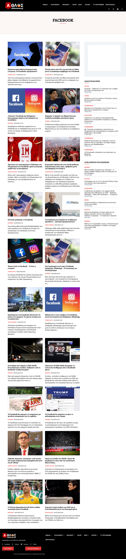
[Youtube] (117, 9)
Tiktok (35, 544)
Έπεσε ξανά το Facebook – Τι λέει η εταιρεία (22, 267)
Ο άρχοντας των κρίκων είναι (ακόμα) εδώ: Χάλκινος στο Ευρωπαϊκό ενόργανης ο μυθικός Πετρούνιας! (100, 119)
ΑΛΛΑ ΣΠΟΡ (88, 115)
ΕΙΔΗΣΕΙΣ (10, 123)
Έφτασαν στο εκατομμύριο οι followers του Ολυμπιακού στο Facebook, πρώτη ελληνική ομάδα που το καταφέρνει (25, 166)
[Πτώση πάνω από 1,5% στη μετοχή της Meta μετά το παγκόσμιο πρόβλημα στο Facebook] (62, 54)
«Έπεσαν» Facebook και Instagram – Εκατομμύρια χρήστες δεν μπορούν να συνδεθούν (23, 118)
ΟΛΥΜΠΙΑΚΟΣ (49, 172)
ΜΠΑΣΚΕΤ (11, 512)
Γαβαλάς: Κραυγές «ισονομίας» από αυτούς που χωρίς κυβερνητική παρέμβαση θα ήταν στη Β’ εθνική (25, 460)
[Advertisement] (104, 58)
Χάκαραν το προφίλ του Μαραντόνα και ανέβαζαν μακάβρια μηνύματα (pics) (60, 117)
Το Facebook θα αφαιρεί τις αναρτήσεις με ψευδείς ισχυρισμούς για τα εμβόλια (24, 415)
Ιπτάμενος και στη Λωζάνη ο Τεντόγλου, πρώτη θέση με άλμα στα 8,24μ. (100, 99)
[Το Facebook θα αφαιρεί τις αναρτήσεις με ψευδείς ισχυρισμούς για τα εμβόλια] (25, 399)
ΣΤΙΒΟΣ (86, 95)
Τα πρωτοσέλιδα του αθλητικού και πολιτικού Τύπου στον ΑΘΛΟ (100, 203)
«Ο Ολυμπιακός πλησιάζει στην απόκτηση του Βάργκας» (100, 153)
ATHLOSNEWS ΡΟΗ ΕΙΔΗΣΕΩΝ (96, 162)
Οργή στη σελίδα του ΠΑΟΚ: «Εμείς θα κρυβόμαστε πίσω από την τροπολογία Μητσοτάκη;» (60, 460)
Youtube (26, 544)
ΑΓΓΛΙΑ (86, 86)
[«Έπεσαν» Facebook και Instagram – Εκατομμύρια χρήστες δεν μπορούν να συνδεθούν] (25, 100)
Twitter (17, 544)
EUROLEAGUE (49, 512)
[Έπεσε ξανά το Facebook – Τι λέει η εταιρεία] (25, 251)
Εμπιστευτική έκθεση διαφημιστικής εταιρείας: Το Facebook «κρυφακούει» (23, 70)
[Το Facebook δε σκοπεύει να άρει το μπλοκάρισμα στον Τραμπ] (62, 399)
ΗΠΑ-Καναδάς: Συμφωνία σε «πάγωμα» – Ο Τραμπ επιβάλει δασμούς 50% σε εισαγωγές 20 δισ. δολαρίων (100, 171)
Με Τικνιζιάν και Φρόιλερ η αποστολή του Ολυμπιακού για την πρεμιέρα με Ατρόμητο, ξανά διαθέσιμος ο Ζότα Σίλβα (101, 131)
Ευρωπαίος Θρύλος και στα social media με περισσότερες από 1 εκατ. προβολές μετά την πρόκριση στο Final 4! (62, 166)
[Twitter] (113, 9)
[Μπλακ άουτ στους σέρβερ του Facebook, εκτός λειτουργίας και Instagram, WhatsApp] (62, 299)
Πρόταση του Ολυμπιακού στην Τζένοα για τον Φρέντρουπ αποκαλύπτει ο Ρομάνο (100, 109)
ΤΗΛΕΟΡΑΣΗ (88, 188)
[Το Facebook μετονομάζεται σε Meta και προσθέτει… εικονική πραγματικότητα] (62, 204)
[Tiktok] (122, 9)
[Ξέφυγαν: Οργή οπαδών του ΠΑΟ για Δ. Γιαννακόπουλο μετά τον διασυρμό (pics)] (62, 492)
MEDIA (86, 200)
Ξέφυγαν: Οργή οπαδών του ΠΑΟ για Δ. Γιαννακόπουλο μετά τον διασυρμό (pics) (61, 508)
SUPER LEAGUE (12, 172)
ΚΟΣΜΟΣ (87, 167)
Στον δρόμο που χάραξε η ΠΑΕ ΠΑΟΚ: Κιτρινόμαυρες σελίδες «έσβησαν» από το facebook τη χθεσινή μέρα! (24, 367)
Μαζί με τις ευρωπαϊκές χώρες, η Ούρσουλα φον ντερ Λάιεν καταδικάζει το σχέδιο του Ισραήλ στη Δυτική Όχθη (101, 225)
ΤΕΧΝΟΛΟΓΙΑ (12, 74)
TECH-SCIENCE (49, 225)
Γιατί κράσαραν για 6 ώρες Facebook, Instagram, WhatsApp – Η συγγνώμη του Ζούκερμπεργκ (61, 268)
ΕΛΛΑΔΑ (87, 178)
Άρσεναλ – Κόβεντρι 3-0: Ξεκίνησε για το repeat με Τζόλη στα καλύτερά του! (101, 89)
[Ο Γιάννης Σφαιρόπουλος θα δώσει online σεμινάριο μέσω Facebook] (25, 492)
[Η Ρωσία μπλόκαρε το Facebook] (25, 204)
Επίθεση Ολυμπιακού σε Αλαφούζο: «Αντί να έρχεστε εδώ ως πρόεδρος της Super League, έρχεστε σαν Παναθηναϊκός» (100, 142)
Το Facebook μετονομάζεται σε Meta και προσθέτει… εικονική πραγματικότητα (61, 221)
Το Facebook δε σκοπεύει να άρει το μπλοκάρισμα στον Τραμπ (59, 415)
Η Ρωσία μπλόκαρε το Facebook (20, 220)
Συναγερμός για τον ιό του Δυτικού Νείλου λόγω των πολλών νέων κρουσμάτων (101, 182)
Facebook (7, 544)
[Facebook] (109, 9)
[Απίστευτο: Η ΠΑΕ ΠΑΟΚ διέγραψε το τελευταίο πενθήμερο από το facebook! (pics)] (62, 350)
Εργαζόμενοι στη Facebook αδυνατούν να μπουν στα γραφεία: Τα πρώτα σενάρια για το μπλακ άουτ (24, 317)
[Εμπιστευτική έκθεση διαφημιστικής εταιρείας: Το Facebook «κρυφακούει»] (25, 54)
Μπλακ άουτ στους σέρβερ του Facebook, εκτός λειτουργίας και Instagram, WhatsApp (62, 316)
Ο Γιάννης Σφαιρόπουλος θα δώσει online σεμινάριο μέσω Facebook (24, 508)
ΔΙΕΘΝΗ (47, 121)
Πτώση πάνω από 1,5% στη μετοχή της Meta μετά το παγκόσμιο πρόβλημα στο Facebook (62, 70)
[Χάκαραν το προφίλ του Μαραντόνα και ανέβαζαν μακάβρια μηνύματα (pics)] (62, 100)
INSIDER (10, 373)
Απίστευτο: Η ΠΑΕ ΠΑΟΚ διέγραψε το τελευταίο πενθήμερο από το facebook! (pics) (60, 367)
